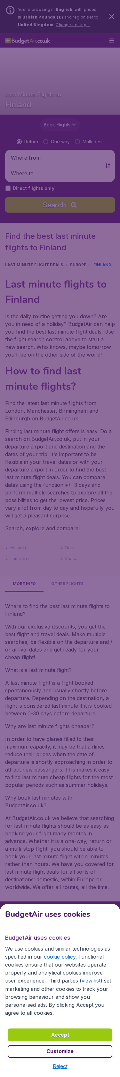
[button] (60, 1066)
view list (91, 980)
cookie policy (60, 956)
